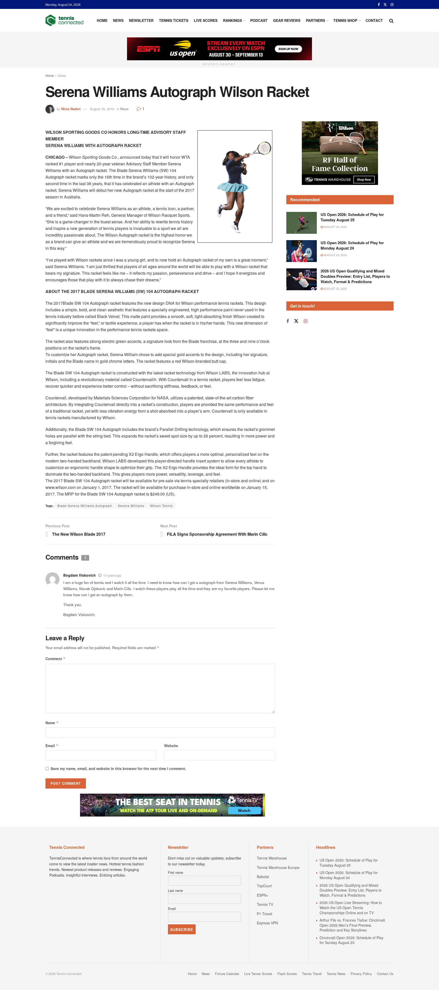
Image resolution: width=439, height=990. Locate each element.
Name (52, 722)
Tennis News (336, 973)
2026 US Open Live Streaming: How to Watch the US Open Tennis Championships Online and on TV (351, 907)
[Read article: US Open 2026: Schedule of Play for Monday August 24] (301, 251)
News (118, 20)
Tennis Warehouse (272, 858)
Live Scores (205, 20)
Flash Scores (287, 973)
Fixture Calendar (227, 973)
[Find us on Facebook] (379, 4)
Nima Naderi (71, 108)
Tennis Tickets (173, 20)
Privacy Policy (361, 973)
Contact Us (385, 973)
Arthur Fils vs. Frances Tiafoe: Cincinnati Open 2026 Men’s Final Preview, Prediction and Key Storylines (352, 925)
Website (171, 745)
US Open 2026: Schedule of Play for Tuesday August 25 (352, 217)
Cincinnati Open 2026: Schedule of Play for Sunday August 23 (351, 940)
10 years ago (112, 575)
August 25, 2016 (102, 108)
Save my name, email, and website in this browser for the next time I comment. (118, 768)
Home (102, 20)
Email (51, 745)
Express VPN (267, 922)
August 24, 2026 (335, 227)
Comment (55, 658)
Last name (175, 890)
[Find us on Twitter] (385, 4)
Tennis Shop (345, 20)
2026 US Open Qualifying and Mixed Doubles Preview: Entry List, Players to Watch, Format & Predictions (355, 276)
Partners (315, 20)
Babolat (263, 876)
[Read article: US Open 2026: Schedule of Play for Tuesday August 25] (301, 223)
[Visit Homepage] (64, 20)
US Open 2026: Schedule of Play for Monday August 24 (352, 245)
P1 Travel (264, 913)
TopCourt (264, 885)
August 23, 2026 (335, 255)
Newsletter (141, 20)
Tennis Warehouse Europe (278, 867)
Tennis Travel (312, 973)
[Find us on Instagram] (392, 4)
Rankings (232, 20)
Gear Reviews (286, 20)
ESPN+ (262, 895)
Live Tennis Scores (258, 973)
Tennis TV (265, 904)
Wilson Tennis (161, 505)
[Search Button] (391, 20)
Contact (374, 20)
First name (175, 872)
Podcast (259, 20)
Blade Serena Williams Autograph (84, 505)
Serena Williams (131, 505)
